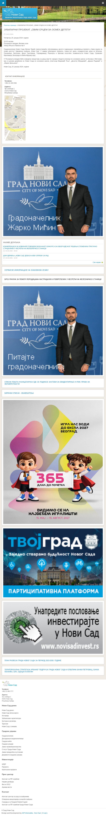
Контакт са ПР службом (10, 779)
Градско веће (7, 741)
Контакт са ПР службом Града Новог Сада (17, 805)
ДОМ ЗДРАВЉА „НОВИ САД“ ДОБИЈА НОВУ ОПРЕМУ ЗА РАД (25, 256)
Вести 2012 (6, 784)
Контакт (5, 792)
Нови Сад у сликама (9, 726)
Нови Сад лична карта (10, 713)
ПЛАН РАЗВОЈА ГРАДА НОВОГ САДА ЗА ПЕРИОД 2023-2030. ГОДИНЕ (33, 660)
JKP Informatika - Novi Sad (31, 813)
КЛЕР (4, 764)
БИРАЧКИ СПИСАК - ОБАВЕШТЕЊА (19, 393)
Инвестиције (7, 759)
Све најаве (97, 262)
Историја (5, 716)
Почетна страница (10, 25)
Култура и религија (9, 721)
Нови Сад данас (9, 705)
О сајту (44, 813)
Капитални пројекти (9, 770)
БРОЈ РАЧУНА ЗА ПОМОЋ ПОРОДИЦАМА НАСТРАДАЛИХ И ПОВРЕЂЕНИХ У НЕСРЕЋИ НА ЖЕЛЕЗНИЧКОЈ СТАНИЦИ (53, 279)
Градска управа (9, 731)
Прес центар (7, 774)
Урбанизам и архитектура (11, 718)
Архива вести (7, 787)
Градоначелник (7, 736)
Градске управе (7, 744)
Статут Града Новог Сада (11, 749)
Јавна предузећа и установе (12, 752)
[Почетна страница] (20, 19)
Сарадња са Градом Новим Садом (14, 802)
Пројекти (5, 767)
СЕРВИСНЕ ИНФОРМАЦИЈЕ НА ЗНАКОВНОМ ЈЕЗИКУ (26, 270)
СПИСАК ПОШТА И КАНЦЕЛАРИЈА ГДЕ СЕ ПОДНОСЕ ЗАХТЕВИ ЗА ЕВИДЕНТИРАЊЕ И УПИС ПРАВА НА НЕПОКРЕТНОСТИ (47, 383)
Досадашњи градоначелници (12, 739)
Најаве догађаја (11, 242)
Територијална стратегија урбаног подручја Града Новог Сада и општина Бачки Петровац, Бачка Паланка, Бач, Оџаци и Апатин (52, 671)
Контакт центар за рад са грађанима (15, 796)
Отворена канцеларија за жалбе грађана (17, 799)
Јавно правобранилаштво (11, 747)
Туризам (5, 724)
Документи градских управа (12, 755)
